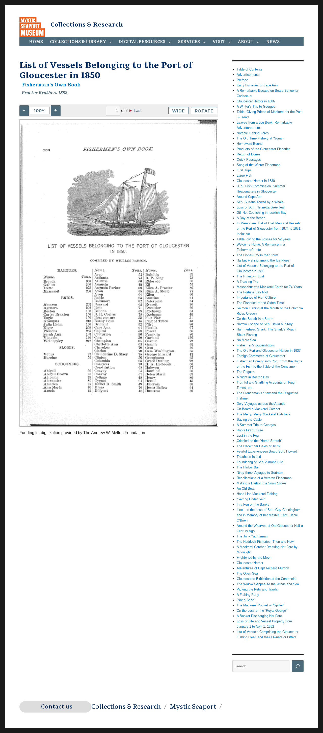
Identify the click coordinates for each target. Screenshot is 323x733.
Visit (218, 41)
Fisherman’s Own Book (51, 85)
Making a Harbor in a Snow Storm (261, 483)
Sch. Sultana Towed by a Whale (260, 202)
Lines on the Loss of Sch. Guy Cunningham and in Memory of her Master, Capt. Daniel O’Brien (269, 515)
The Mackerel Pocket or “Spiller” (260, 605)
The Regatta (246, 372)
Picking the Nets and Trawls (257, 589)
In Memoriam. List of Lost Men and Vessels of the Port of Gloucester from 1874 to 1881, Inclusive (269, 228)
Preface (242, 80)
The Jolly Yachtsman (252, 536)
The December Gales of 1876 (258, 446)
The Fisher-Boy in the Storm (257, 255)
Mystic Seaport (193, 707)
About (245, 41)
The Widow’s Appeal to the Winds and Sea (268, 584)
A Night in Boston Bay (253, 377)
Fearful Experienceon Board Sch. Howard (267, 451)
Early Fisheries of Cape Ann (257, 85)
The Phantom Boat (250, 276)
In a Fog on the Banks (253, 504)
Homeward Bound (249, 144)
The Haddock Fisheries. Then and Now (265, 541)
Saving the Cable (249, 419)
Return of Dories (248, 154)
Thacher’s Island (249, 457)
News (273, 41)
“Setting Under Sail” (251, 499)
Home (36, 41)
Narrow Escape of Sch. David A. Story (265, 324)
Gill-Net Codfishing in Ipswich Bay (261, 213)
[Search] (298, 666)
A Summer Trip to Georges (256, 425)
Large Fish (244, 175)
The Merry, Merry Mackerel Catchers (263, 414)
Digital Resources (142, 41)
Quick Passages (249, 159)
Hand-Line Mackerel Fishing (257, 494)
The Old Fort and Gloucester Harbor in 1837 (269, 350)
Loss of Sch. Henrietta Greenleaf (261, 207)
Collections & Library (78, 41)
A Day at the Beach (251, 218)
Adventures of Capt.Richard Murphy (263, 568)
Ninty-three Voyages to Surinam (260, 473)
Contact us (56, 707)
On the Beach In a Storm (255, 319)
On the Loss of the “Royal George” (262, 610)
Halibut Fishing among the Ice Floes (263, 260)
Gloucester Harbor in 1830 (256, 181)
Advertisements (248, 75)
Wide (178, 111)
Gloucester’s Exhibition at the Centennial (266, 579)
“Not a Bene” (246, 600)
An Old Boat (246, 488)
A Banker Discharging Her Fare (259, 616)
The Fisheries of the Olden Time (260, 303)
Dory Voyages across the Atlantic (261, 404)
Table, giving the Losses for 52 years (264, 239)
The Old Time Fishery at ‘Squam (260, 138)
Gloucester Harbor (250, 563)
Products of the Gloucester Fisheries (263, 149)
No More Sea (246, 340)
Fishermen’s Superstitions (256, 345)
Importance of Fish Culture (256, 297)
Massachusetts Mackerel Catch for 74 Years (269, 287)
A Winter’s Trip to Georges (256, 106)
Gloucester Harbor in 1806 (256, 101)
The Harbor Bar (248, 467)
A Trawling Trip (247, 281)
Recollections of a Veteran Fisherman (264, 478)
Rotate (204, 111)
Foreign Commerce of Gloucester (261, 356)
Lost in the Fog (248, 435)
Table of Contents (249, 69)
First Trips (244, 170)
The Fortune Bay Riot (252, 292)
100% (40, 110)
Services (189, 41)
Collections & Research (86, 24)
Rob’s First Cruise (250, 430)
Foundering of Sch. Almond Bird (260, 462)
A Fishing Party (248, 595)
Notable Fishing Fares (253, 133)
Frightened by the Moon (254, 557)
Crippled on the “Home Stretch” (259, 441)
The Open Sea (247, 573)
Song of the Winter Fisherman (258, 165)
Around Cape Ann (249, 197)
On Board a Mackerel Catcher (258, 409)
